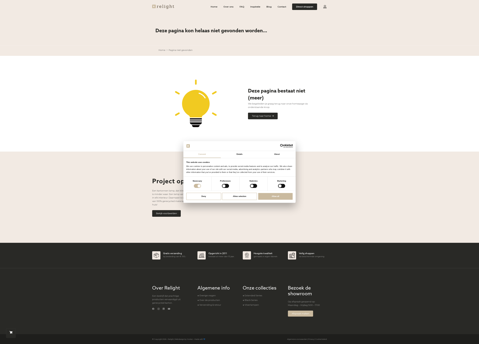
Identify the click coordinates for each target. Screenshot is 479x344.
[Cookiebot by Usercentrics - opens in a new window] (282, 146)
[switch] (225, 186)
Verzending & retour (210, 305)
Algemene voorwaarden (297, 339)
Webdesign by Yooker (184, 339)
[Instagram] (159, 309)
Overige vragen (207, 295)
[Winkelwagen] (11, 333)
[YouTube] (169, 309)
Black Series (251, 300)
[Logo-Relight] (163, 7)
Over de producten (209, 300)
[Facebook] (153, 309)
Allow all (275, 196)
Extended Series (253, 295)
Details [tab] (240, 154)
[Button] (325, 6)
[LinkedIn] (164, 309)
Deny (203, 196)
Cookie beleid (321, 339)
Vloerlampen (252, 305)
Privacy (311, 339)
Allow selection (239, 196)
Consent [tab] (202, 154)
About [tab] (277, 154)
